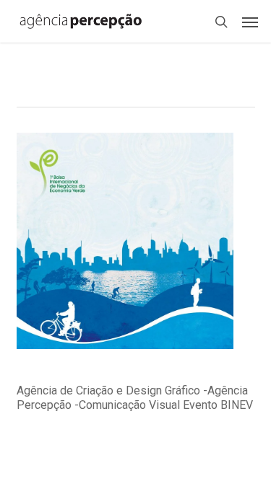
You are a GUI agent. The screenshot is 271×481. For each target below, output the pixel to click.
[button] (250, 21)
